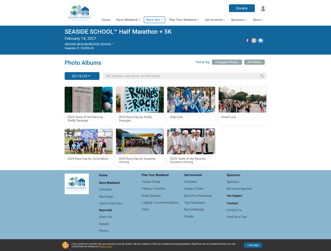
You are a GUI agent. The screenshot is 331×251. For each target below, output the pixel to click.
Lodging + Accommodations (160, 202)
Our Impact (234, 195)
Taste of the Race (111, 203)
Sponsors (233, 182)
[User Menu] (263, 8)
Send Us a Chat (237, 217)
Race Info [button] (153, 20)
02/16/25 (80, 76)
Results (104, 224)
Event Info (105, 217)
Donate (242, 8)
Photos (104, 231)
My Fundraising (194, 209)
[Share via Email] (254, 40)
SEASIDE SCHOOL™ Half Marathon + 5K (118, 31)
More (257, 20)
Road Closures (151, 195)
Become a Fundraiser (198, 195)
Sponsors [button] (237, 20)
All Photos (254, 62)
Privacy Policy (105, 246)
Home (106, 20)
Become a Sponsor (239, 188)
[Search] (262, 76)
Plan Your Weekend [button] (182, 20)
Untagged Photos (227, 62)
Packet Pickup (151, 182)
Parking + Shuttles (153, 188)
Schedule (105, 189)
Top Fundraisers (194, 202)
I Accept (253, 245)
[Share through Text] (261, 40)
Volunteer (190, 182)
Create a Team (193, 188)
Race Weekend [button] (126, 20)
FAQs (145, 209)
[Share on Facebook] (247, 40)
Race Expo (106, 196)
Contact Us (234, 210)
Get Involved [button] (213, 20)
